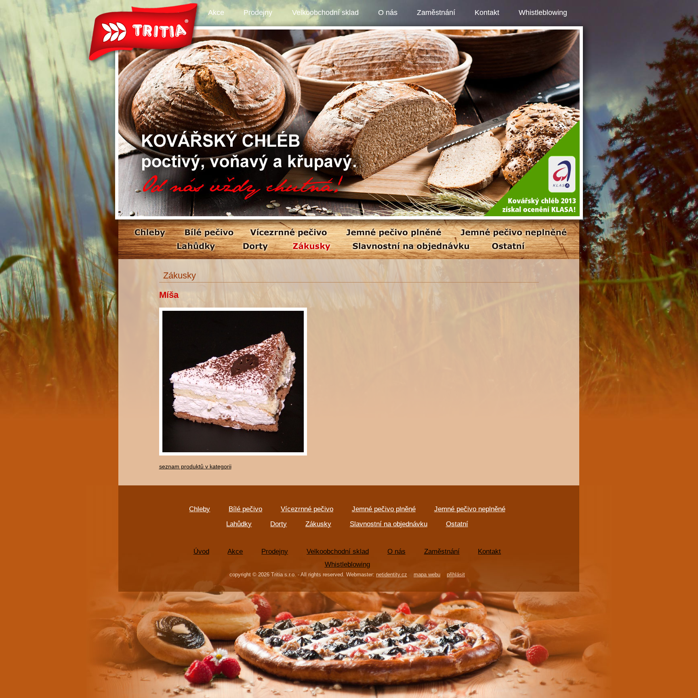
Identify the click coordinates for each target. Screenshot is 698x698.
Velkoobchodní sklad (325, 12)
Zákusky (318, 524)
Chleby (199, 509)
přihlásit (456, 574)
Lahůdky (239, 524)
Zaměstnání (436, 12)
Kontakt (487, 12)
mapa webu (427, 574)
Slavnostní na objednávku (388, 524)
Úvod (201, 551)
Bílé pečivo (245, 509)
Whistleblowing (543, 12)
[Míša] (233, 459)
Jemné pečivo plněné (384, 509)
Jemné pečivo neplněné (469, 509)
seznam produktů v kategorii (195, 466)
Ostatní (457, 524)
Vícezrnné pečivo (307, 509)
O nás (387, 12)
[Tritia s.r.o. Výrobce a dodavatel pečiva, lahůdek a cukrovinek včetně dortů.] (349, 214)
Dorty (278, 524)
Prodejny (258, 12)
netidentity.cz (391, 574)
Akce (216, 12)
